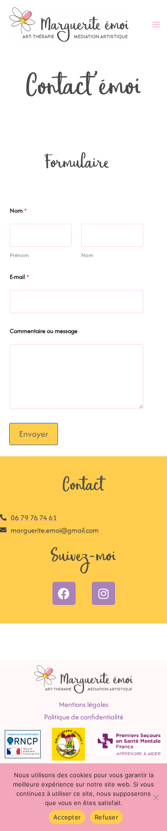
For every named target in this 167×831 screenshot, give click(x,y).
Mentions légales (84, 704)
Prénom (19, 255)
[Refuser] (155, 797)
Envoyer (33, 434)
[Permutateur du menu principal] (155, 24)
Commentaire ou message (43, 331)
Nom (87, 255)
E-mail (19, 277)
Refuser (106, 817)
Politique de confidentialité (83, 717)
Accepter (67, 817)
